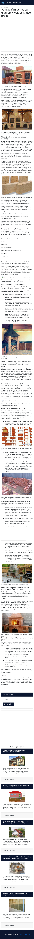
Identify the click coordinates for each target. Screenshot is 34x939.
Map (21, 934)
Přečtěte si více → (9, 779)
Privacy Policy (27, 934)
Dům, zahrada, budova (13, 2)
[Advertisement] (17, 34)
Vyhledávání (9, 704)
